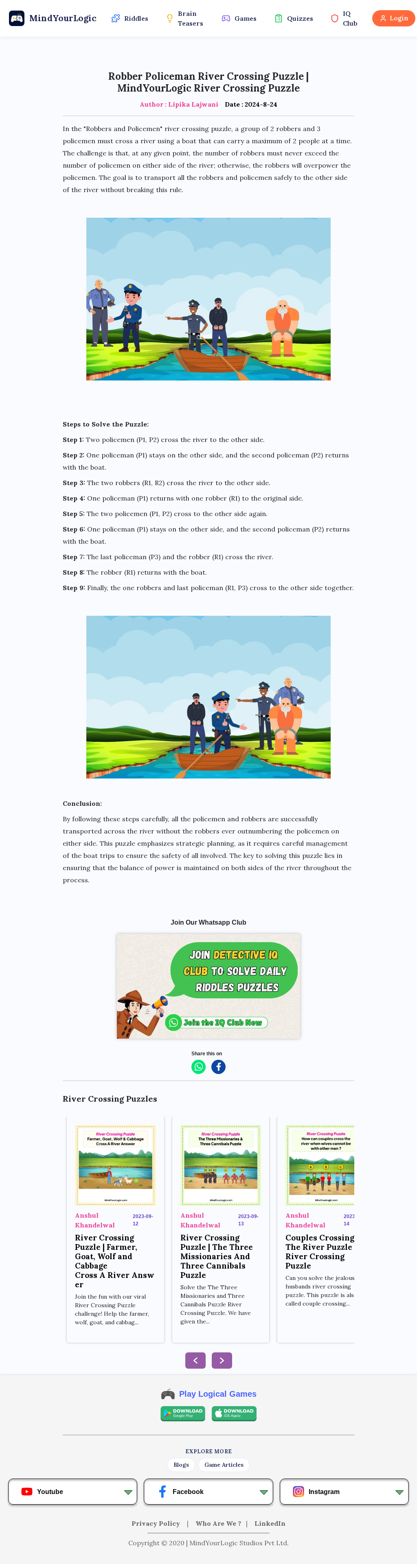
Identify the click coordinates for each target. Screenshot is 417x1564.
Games (246, 18)
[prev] (195, 1360)
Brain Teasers (190, 18)
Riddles (136, 18)
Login (399, 18)
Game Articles (224, 1464)
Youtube (50, 1491)
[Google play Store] (182, 1414)
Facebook (188, 1491)
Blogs (181, 1464)
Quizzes (300, 18)
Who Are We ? (218, 1523)
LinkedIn (270, 1523)
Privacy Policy (157, 1523)
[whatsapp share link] (198, 1067)
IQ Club (350, 18)
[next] (222, 1360)
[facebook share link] (218, 1067)
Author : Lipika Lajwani (179, 104)
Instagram (324, 1491)
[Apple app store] (234, 1414)
